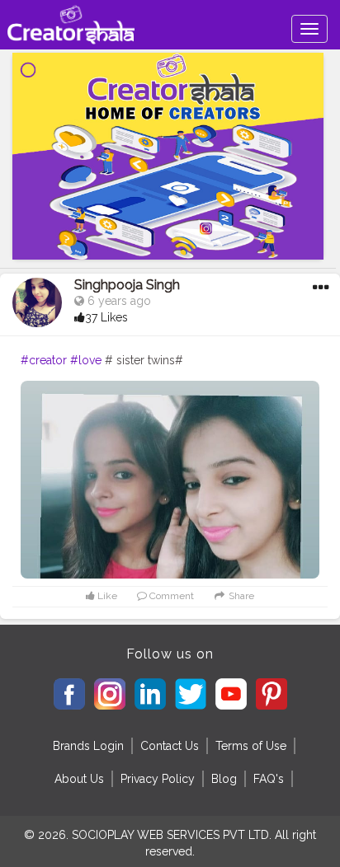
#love (86, 360)
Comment (170, 596)
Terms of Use (250, 745)
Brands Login (88, 745)
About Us (79, 778)
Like (106, 596)
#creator (44, 360)
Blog (224, 778)
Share (240, 596)
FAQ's (268, 778)
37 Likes (106, 317)
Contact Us (169, 745)
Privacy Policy (157, 778)
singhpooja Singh (127, 285)
